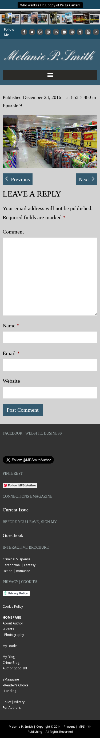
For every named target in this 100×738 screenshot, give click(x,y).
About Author (13, 623)
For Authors (12, 707)
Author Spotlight (15, 668)
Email (11, 353)
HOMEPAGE (12, 617)
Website (11, 381)
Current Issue (16, 509)
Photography (14, 634)
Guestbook (13, 535)
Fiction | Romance (16, 571)
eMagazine (11, 679)
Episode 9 (12, 105)
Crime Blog (11, 662)
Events (9, 629)
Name (11, 325)
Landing (10, 691)
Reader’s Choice (16, 685)
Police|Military (14, 702)
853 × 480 (81, 97)
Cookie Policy (13, 606)
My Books (10, 646)
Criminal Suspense (16, 559)
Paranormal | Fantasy (19, 565)
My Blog (9, 656)
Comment (13, 232)
